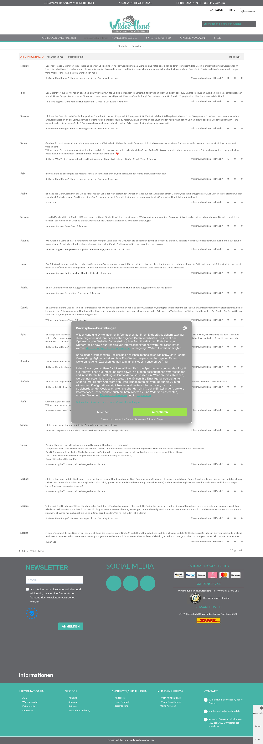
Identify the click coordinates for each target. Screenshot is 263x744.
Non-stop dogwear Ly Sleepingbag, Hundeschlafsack (71, 273)
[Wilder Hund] (131, 24)
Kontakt (73, 698)
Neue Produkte (122, 702)
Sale (217, 37)
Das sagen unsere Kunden (216, 598)
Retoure (73, 706)
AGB (24, 698)
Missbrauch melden (201, 78)
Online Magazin (192, 37)
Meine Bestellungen (171, 702)
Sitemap (73, 702)
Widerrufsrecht (30, 702)
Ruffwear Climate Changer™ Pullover (64, 367)
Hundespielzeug (124, 37)
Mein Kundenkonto (171, 698)
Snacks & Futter (158, 37)
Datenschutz (28, 706)
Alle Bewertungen (32, 57)
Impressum (27, 710)
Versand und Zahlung (79, 710)
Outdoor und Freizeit (59, 37)
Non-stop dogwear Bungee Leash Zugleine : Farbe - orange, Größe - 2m (81, 249)
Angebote (120, 698)
